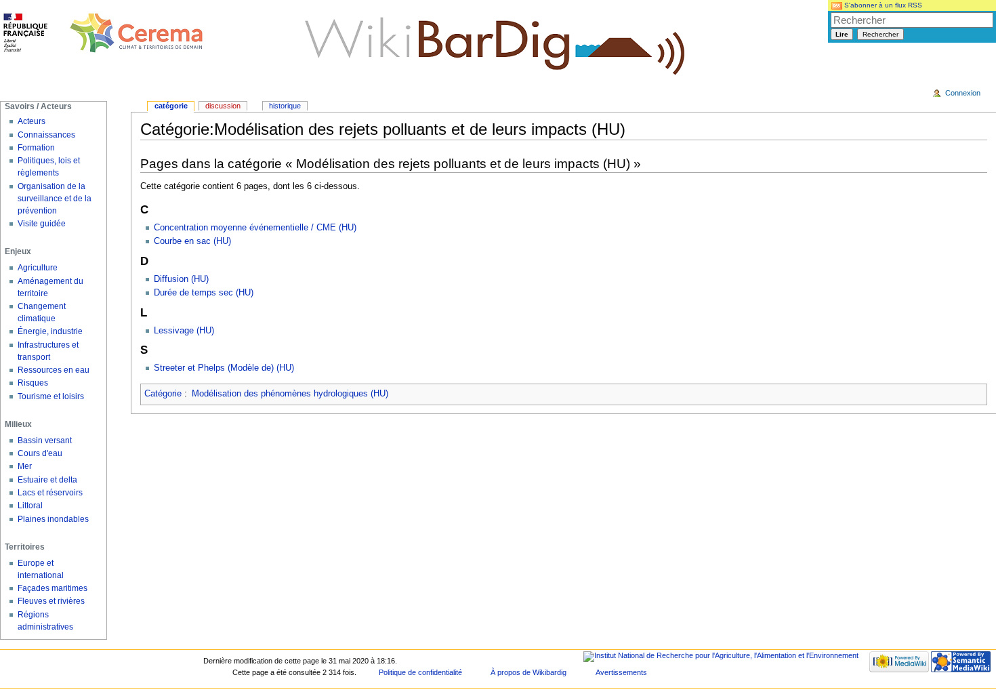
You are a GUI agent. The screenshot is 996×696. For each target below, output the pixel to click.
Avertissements (621, 672)
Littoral (30, 505)
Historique (285, 106)
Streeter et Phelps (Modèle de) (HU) (224, 368)
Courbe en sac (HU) (192, 241)
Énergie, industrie (50, 331)
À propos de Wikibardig (528, 672)
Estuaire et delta (47, 480)
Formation (36, 147)
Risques (33, 383)
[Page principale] (103, 34)
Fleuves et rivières (51, 601)
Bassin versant (45, 440)
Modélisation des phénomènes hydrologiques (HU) (290, 393)
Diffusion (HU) (181, 279)
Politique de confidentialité (420, 672)
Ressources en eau (53, 370)
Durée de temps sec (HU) (203, 293)
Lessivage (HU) (184, 330)
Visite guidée (42, 223)
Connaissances (46, 135)
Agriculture (38, 267)
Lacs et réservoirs (50, 492)
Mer (25, 466)
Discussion (223, 106)
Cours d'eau (40, 453)
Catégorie (163, 393)
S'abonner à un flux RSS (882, 5)
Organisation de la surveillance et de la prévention (54, 199)
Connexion (962, 93)
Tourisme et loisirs (51, 396)
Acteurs (31, 121)
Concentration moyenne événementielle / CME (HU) (255, 227)
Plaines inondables (53, 519)
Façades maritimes (52, 588)
